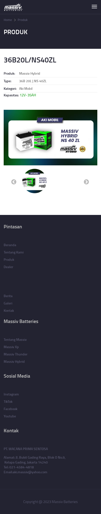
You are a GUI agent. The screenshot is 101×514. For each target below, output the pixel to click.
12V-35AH (28, 95)
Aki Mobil (26, 88)
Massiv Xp (11, 346)
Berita (8, 295)
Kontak (9, 310)
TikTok (8, 401)
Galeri (8, 303)
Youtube (10, 416)
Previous (14, 181)
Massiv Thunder (15, 354)
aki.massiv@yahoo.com (30, 472)
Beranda (10, 244)
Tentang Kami (14, 252)
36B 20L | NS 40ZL (33, 81)
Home (8, 20)
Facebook (10, 408)
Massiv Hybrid (29, 73)
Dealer (8, 266)
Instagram (11, 394)
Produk (22, 20)
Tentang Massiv (15, 339)
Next (87, 181)
